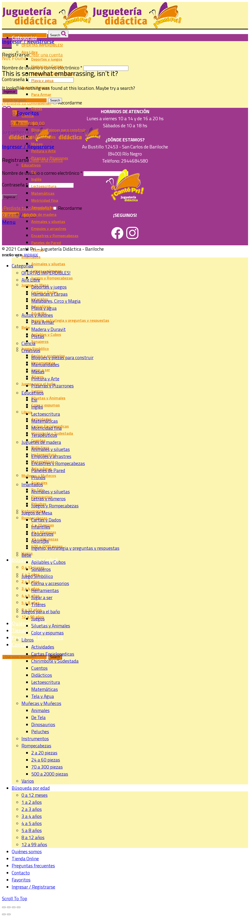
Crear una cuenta (46, 54)
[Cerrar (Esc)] (4, 907)
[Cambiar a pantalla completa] (14, 907)
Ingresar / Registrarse (33, 886)
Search (55, 35)
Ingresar (9, 91)
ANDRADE (31, 254)
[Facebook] (117, 237)
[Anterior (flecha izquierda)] (4, 914)
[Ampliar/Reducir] (19, 907)
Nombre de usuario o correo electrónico (42, 172)
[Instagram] (132, 237)
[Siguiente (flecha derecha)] (9, 914)
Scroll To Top (14, 898)
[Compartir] (9, 907)
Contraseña (15, 79)
